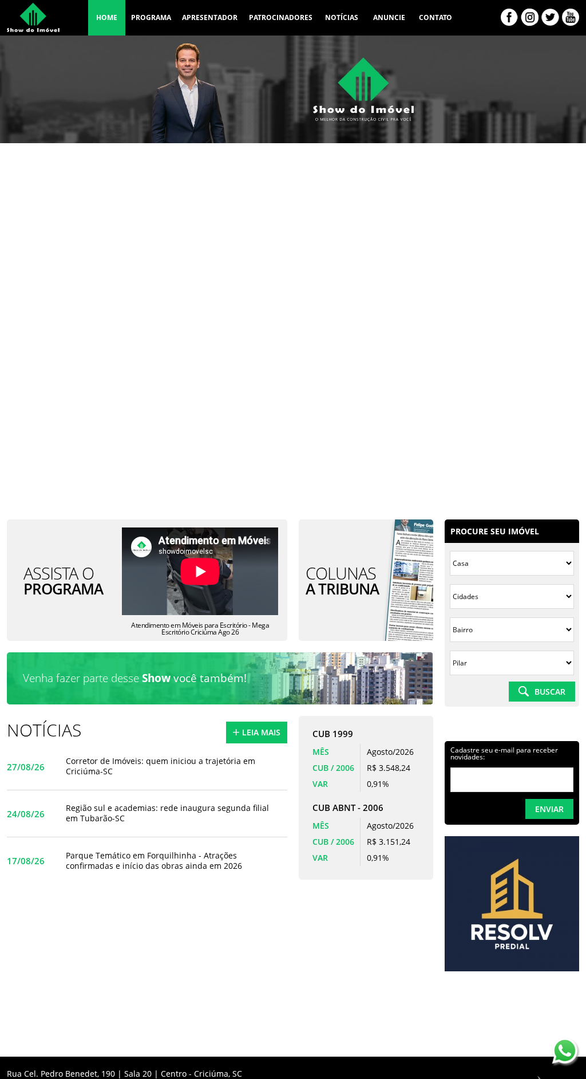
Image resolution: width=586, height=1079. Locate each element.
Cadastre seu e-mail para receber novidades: (504, 754)
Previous (432, 919)
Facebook (509, 17)
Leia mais (261, 732)
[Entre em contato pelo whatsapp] (566, 1053)
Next (453, 919)
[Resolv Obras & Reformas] (512, 969)
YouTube (570, 17)
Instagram (530, 17)
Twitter (550, 17)
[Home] (33, 20)
